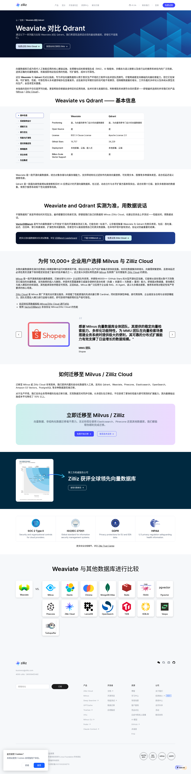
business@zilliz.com (24, 670)
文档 (109, 691)
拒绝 (27, 765)
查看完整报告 (75, 487)
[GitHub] (173, 662)
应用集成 (111, 710)
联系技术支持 (105, 434)
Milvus (20, 91)
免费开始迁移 (83, 434)
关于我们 (159, 691)
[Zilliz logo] (21, 5)
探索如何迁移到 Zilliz (55, 46)
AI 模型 (134, 719)
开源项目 (111, 696)
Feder (86, 724)
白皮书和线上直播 (138, 715)
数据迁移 (111, 705)
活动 (157, 710)
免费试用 (169, 5)
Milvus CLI (87, 719)
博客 (133, 691)
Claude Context (90, 729)
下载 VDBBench (91, 238)
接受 (39, 765)
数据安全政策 (48, 753)
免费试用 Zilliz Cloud (27, 46)
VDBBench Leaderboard (66, 238)
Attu (85, 715)
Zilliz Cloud (31, 91)
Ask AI (182, 767)
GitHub (134, 724)
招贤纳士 (159, 696)
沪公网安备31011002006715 (58, 764)
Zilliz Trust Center (106, 546)
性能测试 (111, 700)
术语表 (134, 729)
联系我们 (145, 5)
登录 (157, 5)
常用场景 (135, 700)
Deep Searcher (89, 700)
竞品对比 (135, 710)
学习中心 (135, 696)
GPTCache (88, 705)
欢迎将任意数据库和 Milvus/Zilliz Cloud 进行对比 (44, 303)
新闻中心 (159, 700)
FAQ (133, 734)
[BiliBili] (168, 662)
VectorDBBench (24, 224)
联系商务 (159, 715)
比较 (21, 20)
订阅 (60, 686)
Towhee (86, 710)
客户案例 (135, 705)
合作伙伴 (159, 705)
